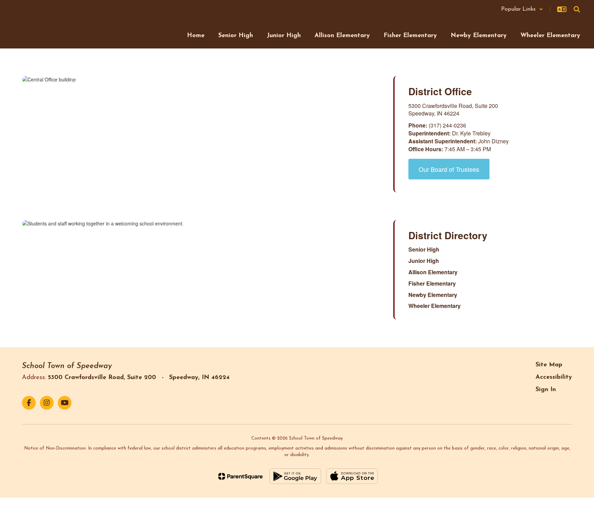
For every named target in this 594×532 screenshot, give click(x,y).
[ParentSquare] (240, 476)
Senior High (423, 249)
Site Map (549, 365)
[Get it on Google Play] (295, 476)
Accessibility (554, 377)
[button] (522, 9)
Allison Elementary (433, 272)
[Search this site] (576, 9)
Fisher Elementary (432, 283)
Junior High (423, 261)
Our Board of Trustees (449, 169)
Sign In (546, 390)
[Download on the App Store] (352, 476)
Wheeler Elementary (434, 306)
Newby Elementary (432, 295)
